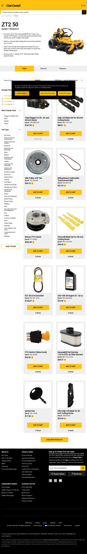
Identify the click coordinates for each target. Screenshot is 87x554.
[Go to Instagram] (55, 481)
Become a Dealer (7, 493)
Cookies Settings (22, 93)
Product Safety (27, 501)
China (60, 523)
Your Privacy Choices (54, 525)
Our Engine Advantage (9, 469)
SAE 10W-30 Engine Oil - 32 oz (70, 296)
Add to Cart (38, 133)
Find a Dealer (6, 487)
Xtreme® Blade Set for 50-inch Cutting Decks (70, 238)
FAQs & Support (27, 495)
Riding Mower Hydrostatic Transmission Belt (68, 179)
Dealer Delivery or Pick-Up (10, 490)
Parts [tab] (24, 69)
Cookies (77, 525)
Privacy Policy (77, 457)
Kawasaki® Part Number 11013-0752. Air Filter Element (70, 353)
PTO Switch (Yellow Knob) (36, 352)
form (66, 460)
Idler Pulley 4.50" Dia (33, 178)
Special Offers (6, 461)
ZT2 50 (10, 24)
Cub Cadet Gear (27, 472)
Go (83, 468)
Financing (5, 466)
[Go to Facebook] (50, 481)
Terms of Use (68, 525)
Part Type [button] (5, 130)
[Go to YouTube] (60, 481)
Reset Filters (11, 246)
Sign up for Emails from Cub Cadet (66, 457)
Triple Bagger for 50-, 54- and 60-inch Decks (37, 119)
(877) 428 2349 (27, 487)
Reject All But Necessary (48, 93)
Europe (45, 523)
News (3, 463)
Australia (52, 523)
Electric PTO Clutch (33, 237)
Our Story (5, 455)
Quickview (38, 109)
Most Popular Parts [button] (9, 110)
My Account (26, 493)
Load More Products (54, 440)
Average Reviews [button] (8, 90)
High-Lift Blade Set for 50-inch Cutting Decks (70, 119)
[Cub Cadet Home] (13, 5)
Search (37, 80)
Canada (37, 523)
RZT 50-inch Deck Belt (34, 296)
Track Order (26, 490)
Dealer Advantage (8, 495)
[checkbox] (7, 96)
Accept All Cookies (65, 93)
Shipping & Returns (28, 498)
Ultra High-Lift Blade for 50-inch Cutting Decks (69, 412)
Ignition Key (30, 411)
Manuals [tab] (43, 69)
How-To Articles (7, 458)
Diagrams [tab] (62, 69)
